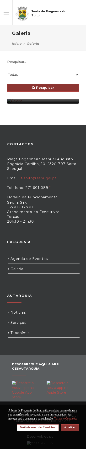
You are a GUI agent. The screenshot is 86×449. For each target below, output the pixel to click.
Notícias (17, 312)
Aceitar (70, 427)
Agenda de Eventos (28, 259)
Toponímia (19, 333)
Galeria (16, 269)
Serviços (17, 322)
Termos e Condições (65, 418)
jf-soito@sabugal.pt (38, 178)
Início (17, 43)
